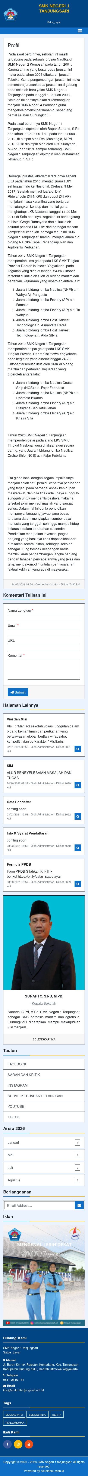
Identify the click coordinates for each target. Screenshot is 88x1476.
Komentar (16, 655)
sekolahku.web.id (52, 1471)
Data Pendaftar (19, 801)
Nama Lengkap (20, 610)
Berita (56, 1414)
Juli (43, 1167)
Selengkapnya (44, 1039)
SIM (10, 765)
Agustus (43, 1180)
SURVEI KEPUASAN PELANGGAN (35, 1095)
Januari (43, 1142)
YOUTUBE (16, 1106)
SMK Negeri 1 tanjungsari (54, 1462)
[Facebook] (8, 1444)
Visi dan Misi (17, 719)
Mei (43, 1154)
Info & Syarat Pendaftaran (27, 833)
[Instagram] (44, 1275)
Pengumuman (15, 1422)
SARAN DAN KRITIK (24, 1074)
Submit (19, 692)
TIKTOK (14, 1117)
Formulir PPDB (19, 864)
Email (13, 625)
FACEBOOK (17, 1064)
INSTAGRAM (18, 1085)
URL (11, 640)
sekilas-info (37, 1414)
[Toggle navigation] (80, 31)
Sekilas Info (14, 1414)
